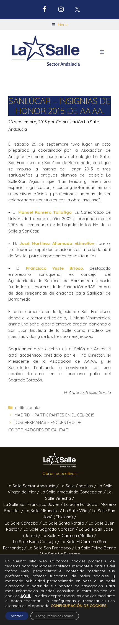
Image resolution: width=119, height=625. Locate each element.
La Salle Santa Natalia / (66, 523)
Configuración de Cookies (54, 616)
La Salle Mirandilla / (44, 510)
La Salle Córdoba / (24, 523)
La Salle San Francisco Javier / (33, 504)
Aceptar (17, 616)
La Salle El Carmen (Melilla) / (69, 535)
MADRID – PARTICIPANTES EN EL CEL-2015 (54, 415)
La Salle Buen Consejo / (37, 541)
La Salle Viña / (77, 510)
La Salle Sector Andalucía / (33, 485)
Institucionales (28, 407)
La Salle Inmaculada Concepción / (73, 492)
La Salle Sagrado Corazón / (51, 529)
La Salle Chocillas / (78, 485)
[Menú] (102, 52)
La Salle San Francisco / (51, 548)
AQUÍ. (25, 595)
